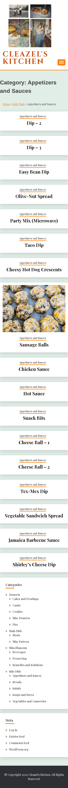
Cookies (17, 611)
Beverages (19, 652)
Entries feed (17, 736)
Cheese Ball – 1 (34, 442)
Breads (17, 682)
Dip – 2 (34, 123)
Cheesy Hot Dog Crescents (34, 269)
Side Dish (19, 104)
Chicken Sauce (34, 369)
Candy (17, 605)
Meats (16, 635)
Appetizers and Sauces (32, 116)
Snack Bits (34, 418)
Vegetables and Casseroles (29, 701)
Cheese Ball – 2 (34, 467)
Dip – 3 (34, 147)
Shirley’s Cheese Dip (34, 564)
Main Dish (15, 631)
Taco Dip (34, 245)
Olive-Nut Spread (34, 196)
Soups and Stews (23, 695)
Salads (17, 688)
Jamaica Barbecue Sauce (34, 540)
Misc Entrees (21, 641)
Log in (13, 730)
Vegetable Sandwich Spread (34, 516)
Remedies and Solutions (28, 665)
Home (6, 104)
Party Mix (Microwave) (34, 221)
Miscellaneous (18, 648)
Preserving (20, 658)
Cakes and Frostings (26, 599)
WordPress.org (18, 749)
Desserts (14, 594)
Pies (15, 624)
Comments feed (19, 743)
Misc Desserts (21, 618)
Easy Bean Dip (34, 172)
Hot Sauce (34, 393)
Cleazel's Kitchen (25, 58)
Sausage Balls (34, 345)
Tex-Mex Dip (34, 491)
